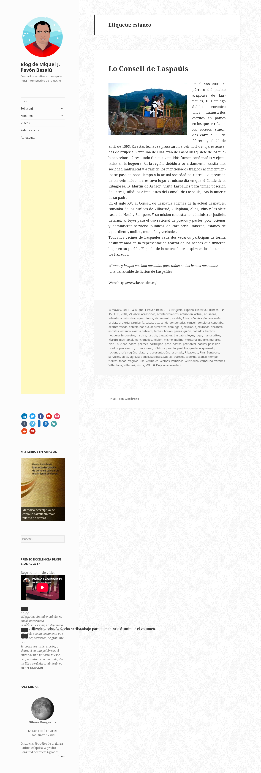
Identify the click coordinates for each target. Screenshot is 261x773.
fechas (158, 331)
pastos (177, 344)
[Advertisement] (43, 277)
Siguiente (71, 488)
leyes (190, 335)
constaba (217, 323)
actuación (186, 314)
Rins (202, 352)
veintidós (177, 361)
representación (159, 352)
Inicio (24, 101)
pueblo (171, 348)
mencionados (143, 340)
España (189, 310)
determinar (136, 327)
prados (113, 348)
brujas (112, 323)
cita (156, 323)
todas (122, 361)
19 (117, 314)
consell (192, 323)
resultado (176, 352)
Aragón (202, 318)
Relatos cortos (30, 130)
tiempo (213, 357)
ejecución (187, 327)
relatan (142, 352)
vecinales (152, 361)
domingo (174, 327)
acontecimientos (168, 314)
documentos (158, 327)
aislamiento (162, 318)
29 (130, 314)
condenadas (178, 323)
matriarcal (126, 340)
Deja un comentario (169, 365)
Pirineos (213, 310)
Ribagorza (191, 352)
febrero (147, 331)
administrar (127, 318)
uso (142, 361)
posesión (214, 344)
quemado (208, 348)
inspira (141, 335)
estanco (125, 331)
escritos (113, 331)
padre (132, 344)
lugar (199, 335)
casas (149, 323)
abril (136, 314)
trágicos (133, 361)
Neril (111, 344)
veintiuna (206, 361)
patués (202, 344)
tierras (113, 361)
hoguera (114, 335)
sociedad (143, 357)
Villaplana (115, 365)
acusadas (210, 314)
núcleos (122, 344)
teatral (202, 357)
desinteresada (117, 327)
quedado (195, 348)
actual (198, 314)
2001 (124, 314)
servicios (114, 357)
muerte (203, 340)
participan (156, 344)
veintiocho (192, 361)
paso (168, 344)
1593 (111, 314)
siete (125, 357)
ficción (168, 331)
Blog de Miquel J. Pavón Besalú (40, 67)
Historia (200, 310)
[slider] (92, 629)
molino (178, 340)
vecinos (165, 361)
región (131, 352)
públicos (159, 348)
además (113, 318)
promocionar (144, 348)
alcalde (176, 318)
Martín (113, 340)
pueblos (182, 348)
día (147, 327)
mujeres (214, 340)
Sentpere (213, 352)
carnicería (137, 323)
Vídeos (25, 123)
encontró (217, 327)
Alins (186, 318)
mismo (168, 340)
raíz (123, 352)
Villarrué (129, 365)
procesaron (126, 348)
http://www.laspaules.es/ (137, 283)
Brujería (177, 310)
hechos (210, 331)
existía (136, 331)
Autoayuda (28, 138)
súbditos (156, 357)
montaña (191, 340)
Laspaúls (180, 335)
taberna (191, 357)
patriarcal (189, 344)
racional (113, 352)
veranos (219, 361)
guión (187, 331)
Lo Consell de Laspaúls (148, 68)
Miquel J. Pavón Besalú (150, 310)
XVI (148, 365)
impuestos (128, 335)
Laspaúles (165, 335)
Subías (167, 357)
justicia (152, 335)
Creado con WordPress (123, 399)
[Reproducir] (24, 609)
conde (164, 323)
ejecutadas (202, 327)
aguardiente (145, 318)
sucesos (179, 357)
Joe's (61, 756)
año (193, 318)
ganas (178, 331)
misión (157, 340)
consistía (204, 323)
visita (140, 365)
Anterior (14, 488)
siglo (133, 357)
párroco (143, 344)
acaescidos (148, 314)
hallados (198, 331)
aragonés (214, 318)
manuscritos (212, 335)
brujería (124, 323)
